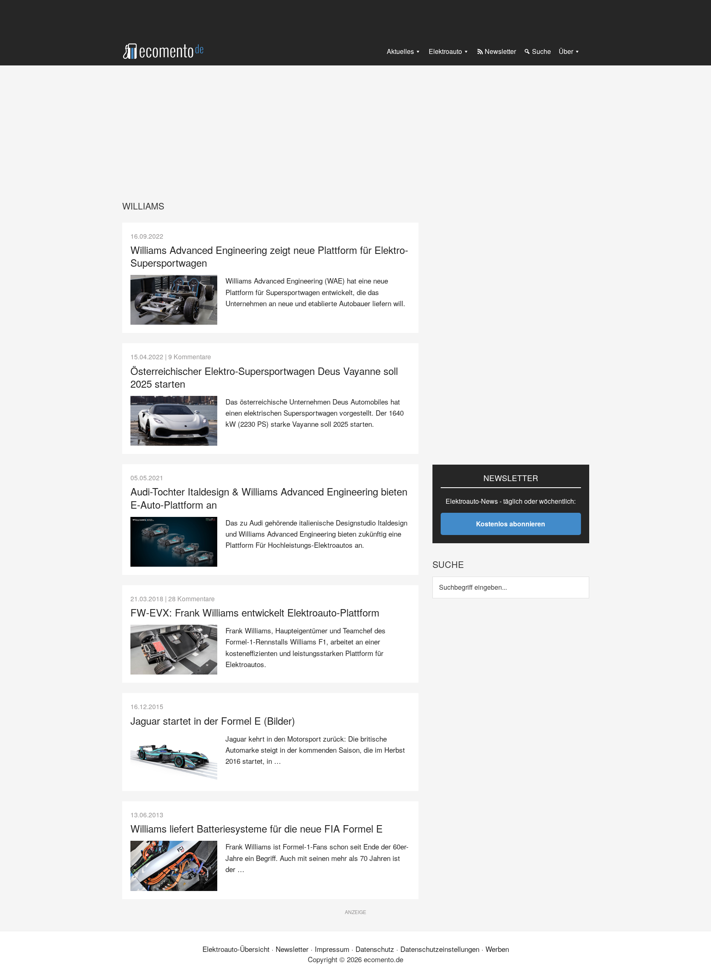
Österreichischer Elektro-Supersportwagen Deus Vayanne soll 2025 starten (264, 377)
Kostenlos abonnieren (510, 523)
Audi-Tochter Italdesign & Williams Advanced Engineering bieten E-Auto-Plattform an (268, 497)
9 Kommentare (189, 356)
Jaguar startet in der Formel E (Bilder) (212, 720)
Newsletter (292, 949)
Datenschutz (375, 949)
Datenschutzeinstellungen (439, 949)
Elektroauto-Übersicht (236, 949)
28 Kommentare (191, 598)
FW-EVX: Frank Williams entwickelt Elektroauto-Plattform (254, 612)
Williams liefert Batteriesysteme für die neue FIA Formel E (256, 828)
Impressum (332, 949)
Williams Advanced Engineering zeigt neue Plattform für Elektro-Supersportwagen (269, 256)
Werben (497, 949)
